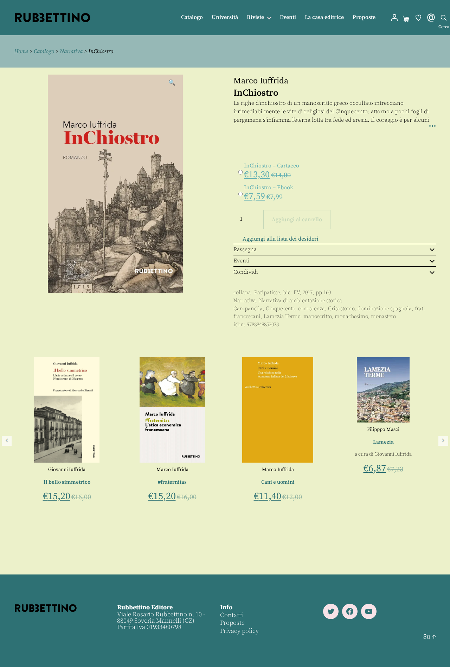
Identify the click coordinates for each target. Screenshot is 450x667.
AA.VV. (110, 469)
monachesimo (351, 316)
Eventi (288, 17)
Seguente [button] (443, 441)
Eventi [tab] (241, 260)
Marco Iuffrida (260, 81)
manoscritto (317, 316)
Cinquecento (280, 308)
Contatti (231, 615)
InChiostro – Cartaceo (271, 166)
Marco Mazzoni (109, 494)
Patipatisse (267, 292)
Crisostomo (341, 308)
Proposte (364, 17)
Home (21, 51)
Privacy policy (239, 631)
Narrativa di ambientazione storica (300, 300)
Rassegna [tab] (245, 249)
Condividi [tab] (245, 271)
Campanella (248, 308)
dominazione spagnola (385, 308)
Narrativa (71, 51)
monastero (383, 316)
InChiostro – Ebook (268, 187)
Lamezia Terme (282, 316)
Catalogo (192, 17)
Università (225, 17)
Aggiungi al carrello (297, 219)
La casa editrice (324, 17)
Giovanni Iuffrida (215, 469)
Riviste (255, 17)
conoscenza (311, 308)
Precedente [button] (7, 441)
